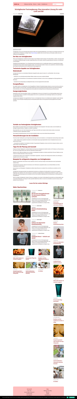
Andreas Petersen (41, 233)
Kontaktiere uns (44, 4)
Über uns (34, 4)
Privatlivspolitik (72, 397)
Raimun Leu (40, 190)
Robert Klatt (20, 13)
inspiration (62, 13)
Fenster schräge (34, 52)
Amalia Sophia (39, 205)
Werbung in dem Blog (28, 4)
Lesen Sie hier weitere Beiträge (38, 183)
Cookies (39, 4)
